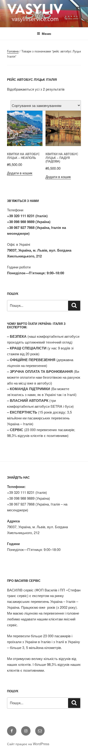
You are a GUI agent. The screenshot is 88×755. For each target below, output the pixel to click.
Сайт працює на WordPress (28, 743)
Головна (13, 51)
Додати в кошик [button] (19, 172)
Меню (46, 33)
